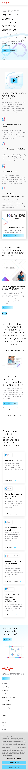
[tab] (14, 350)
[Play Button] (14, 80)
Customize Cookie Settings (14, 758)
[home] (5, 3)
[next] (6, 313)
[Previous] (3, 313)
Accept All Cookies (14, 767)
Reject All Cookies (14, 762)
